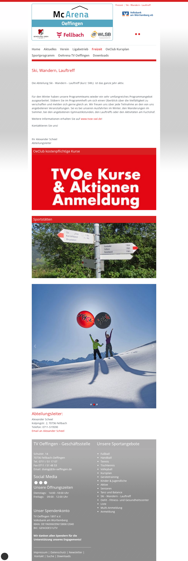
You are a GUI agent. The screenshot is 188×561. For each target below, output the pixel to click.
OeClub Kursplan (117, 49)
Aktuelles (50, 49)
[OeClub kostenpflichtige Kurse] (94, 179)
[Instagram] (40, 482)
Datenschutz (58, 552)
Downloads (101, 55)
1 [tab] (136, 34)
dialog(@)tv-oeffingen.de (57, 469)
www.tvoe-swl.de (91, 119)
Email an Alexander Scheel (48, 431)
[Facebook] (36, 482)
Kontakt (39, 556)
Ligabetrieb (80, 49)
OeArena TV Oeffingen (73, 55)
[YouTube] (45, 482)
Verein (64, 49)
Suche (50, 556)
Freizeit (97, 49)
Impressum (41, 552)
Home (36, 49)
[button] (64, 53)
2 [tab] (139, 34)
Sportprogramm (43, 55)
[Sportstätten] (94, 247)
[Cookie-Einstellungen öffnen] (4, 556)
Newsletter (75, 552)
